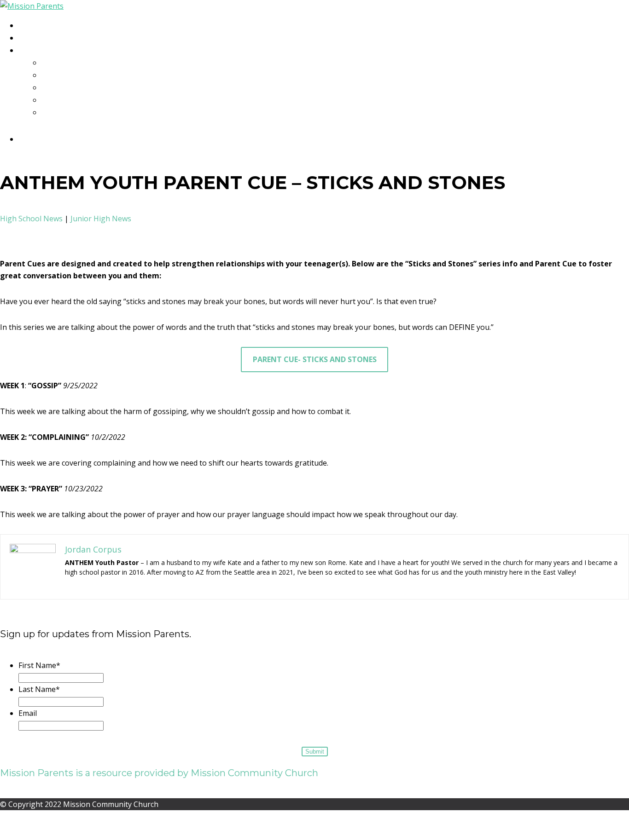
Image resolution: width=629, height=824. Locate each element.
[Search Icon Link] (27, 139)
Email (27, 713)
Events (38, 38)
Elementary (71, 75)
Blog (33, 26)
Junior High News (100, 218)
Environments (53, 50)
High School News (31, 218)
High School (72, 113)
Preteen (63, 88)
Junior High (71, 100)
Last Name (39, 689)
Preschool (69, 63)
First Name (39, 665)
